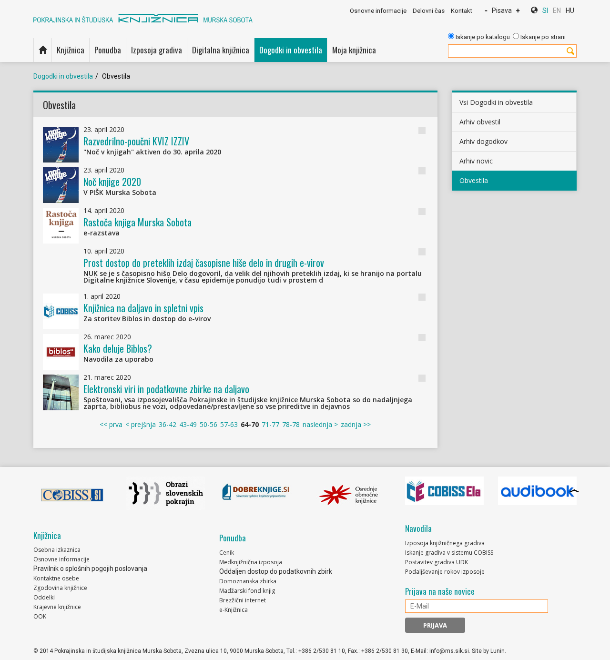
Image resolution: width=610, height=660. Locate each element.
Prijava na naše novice (440, 591)
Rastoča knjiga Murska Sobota (137, 222)
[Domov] (42, 50)
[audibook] (537, 491)
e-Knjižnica (233, 610)
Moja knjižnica (354, 50)
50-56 (208, 424)
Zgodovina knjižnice (60, 588)
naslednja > (320, 424)
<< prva (111, 424)
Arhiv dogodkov (483, 141)
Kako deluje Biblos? (117, 348)
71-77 (270, 424)
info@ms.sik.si (449, 651)
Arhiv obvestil (479, 121)
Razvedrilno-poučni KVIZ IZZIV (136, 141)
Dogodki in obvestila (290, 50)
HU (570, 10)
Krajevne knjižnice (57, 607)
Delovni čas (429, 10)
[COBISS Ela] (444, 491)
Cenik (226, 552)
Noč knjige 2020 (112, 181)
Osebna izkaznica (57, 550)
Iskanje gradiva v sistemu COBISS (449, 552)
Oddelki (44, 597)
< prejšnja (140, 424)
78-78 (291, 424)
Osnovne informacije (378, 10)
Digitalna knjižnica (220, 50)
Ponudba (107, 50)
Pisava (502, 10)
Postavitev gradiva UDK (436, 562)
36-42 (167, 424)
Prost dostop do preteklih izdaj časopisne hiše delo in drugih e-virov (203, 262)
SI (545, 10)
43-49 (188, 424)
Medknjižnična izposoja (250, 562)
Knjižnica (70, 50)
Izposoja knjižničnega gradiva (445, 543)
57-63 (229, 424)
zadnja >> (356, 424)
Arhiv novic (476, 160)
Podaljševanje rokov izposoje (445, 572)
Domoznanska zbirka (247, 581)
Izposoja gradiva (156, 50)
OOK (39, 616)
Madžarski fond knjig (247, 591)
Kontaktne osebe (56, 578)
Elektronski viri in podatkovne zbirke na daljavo (166, 389)
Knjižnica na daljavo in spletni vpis (143, 308)
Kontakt (461, 10)
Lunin (497, 651)
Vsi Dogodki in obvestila (496, 102)
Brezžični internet (242, 600)
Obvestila (473, 180)
